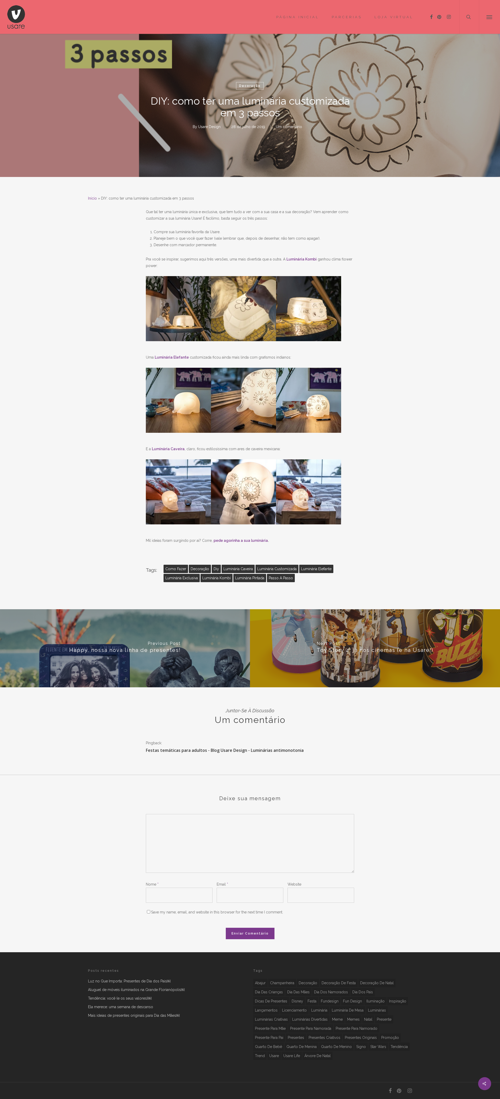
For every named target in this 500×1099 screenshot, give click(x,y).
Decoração (250, 86)
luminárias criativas (271, 1019)
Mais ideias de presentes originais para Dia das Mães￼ (134, 1015)
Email (222, 884)
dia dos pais (362, 992)
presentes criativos (324, 1038)
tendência (399, 1047)
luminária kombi (216, 578)
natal (368, 1019)
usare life (291, 1056)
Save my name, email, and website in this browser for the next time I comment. (217, 912)
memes (353, 1019)
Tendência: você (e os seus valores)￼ (120, 998)
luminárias (377, 1010)
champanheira (282, 983)
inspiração (397, 1001)
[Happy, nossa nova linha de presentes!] (125, 648)
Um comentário (289, 127)
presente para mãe (270, 1028)
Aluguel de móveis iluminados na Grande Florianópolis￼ (136, 990)
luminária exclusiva (181, 578)
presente (384, 1019)
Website (294, 884)
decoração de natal (377, 983)
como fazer (175, 569)
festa (312, 1001)
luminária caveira (238, 569)
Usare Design (209, 127)
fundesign (330, 1001)
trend (260, 1056)
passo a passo (281, 578)
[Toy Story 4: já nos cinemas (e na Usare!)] (375, 648)
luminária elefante (316, 569)
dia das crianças (269, 992)
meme (337, 1019)
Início (92, 198)
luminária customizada (277, 569)
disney (297, 1001)
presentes (296, 1038)
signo (361, 1047)
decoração (200, 569)
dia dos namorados (331, 992)
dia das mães (298, 992)
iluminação (375, 1001)
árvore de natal (317, 1056)
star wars (378, 1047)
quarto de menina (301, 1047)
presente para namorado (356, 1028)
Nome (152, 884)
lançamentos (266, 1010)
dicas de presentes (271, 1001)
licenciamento (294, 1010)
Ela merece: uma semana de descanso (120, 1007)
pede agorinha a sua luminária (241, 540)
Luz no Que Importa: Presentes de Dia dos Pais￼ (129, 981)
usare (274, 1056)
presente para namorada (310, 1028)
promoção (390, 1038)
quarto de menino (336, 1047)
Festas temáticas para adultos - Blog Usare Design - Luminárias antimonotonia (225, 750)
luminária (319, 1010)
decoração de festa (339, 983)
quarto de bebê (268, 1047)
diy (216, 569)
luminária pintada (249, 578)
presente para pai (269, 1038)
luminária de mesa (348, 1010)
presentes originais (361, 1038)
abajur (260, 983)
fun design (352, 1001)
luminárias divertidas (310, 1019)
